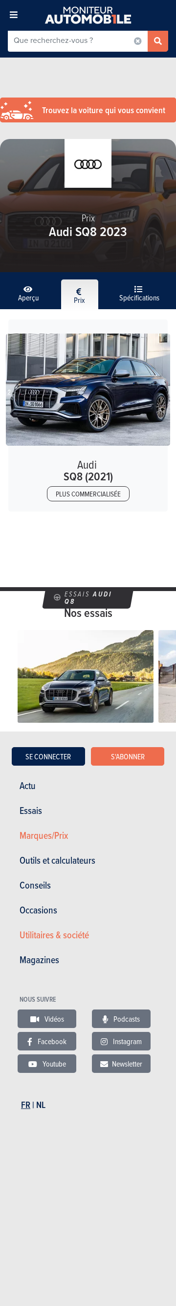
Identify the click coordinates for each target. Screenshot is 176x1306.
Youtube (53, 1063)
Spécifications (139, 297)
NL (40, 1104)
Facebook (51, 1041)
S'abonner (128, 756)
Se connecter (48, 756)
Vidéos (53, 1018)
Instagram (126, 1041)
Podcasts (126, 1018)
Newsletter (127, 1063)
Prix (79, 300)
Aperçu (28, 297)
